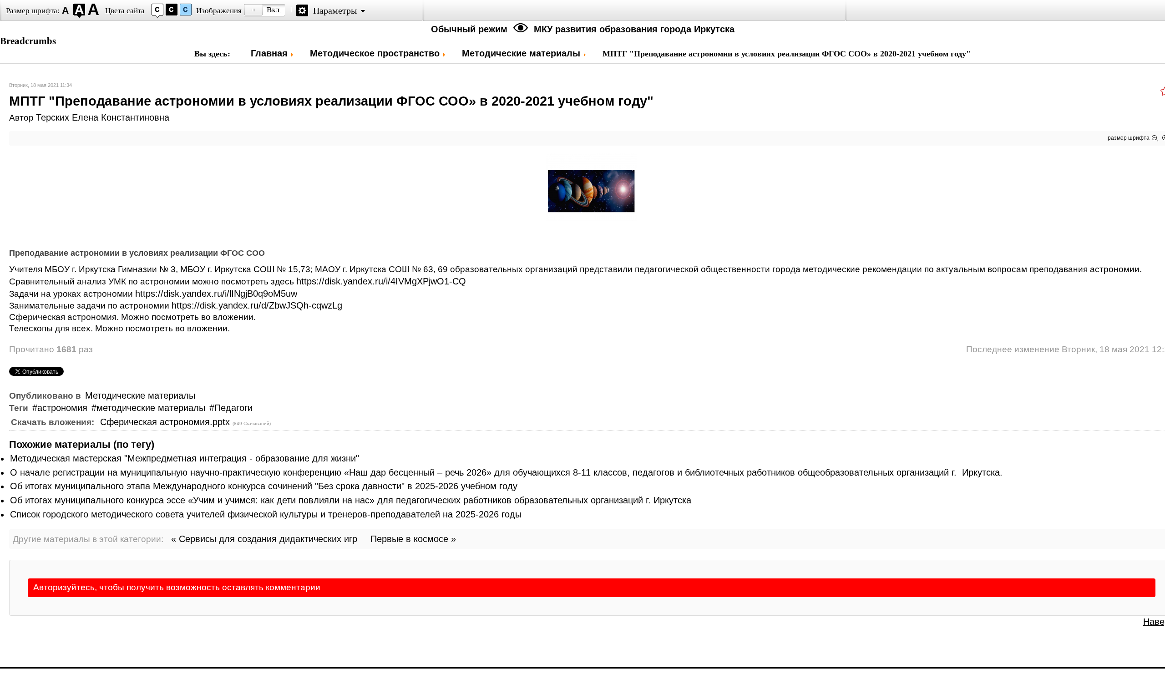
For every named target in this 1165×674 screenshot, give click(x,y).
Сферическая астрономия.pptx (166, 422)
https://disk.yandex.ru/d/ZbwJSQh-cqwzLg (257, 305)
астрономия (62, 408)
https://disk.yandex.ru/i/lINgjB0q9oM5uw (216, 294)
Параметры (335, 10)
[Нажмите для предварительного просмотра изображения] (591, 218)
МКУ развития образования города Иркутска (634, 29)
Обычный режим (470, 29)
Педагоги (233, 408)
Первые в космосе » (413, 539)
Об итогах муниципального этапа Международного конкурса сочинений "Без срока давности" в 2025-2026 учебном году (263, 486)
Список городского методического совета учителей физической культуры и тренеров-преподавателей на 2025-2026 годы (266, 514)
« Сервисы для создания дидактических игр (264, 539)
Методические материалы (140, 395)
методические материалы (150, 408)
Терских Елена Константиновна (102, 117)
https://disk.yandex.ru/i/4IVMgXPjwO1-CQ (381, 281)
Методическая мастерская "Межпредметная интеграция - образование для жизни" (184, 458)
